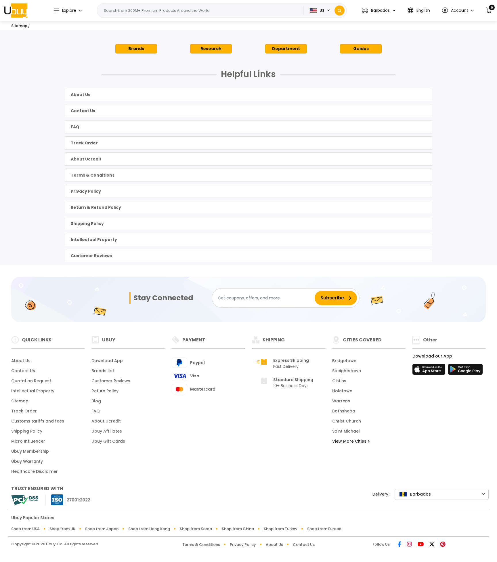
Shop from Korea (196, 529)
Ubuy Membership (30, 451)
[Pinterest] (443, 544)
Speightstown (346, 371)
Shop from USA (25, 529)
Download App (107, 361)
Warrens (341, 401)
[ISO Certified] (68, 499)
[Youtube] (420, 544)
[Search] (339, 10)
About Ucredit (86, 159)
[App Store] (429, 371)
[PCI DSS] (24, 500)
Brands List (102, 371)
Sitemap (19, 401)
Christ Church (346, 421)
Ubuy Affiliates (106, 431)
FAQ (75, 127)
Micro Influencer (28, 441)
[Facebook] (399, 544)
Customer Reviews (91, 256)
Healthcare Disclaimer (34, 471)
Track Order (84, 143)
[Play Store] (465, 371)
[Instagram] (409, 544)
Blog (96, 401)
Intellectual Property (94, 239)
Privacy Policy (86, 191)
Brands (136, 48)
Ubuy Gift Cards (108, 441)
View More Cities (350, 441)
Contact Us (83, 111)
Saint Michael (346, 431)
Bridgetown (344, 361)
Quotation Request (31, 381)
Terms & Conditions (92, 175)
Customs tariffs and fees (37, 421)
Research (210, 48)
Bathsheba (343, 411)
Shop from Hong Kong (149, 529)
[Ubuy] (15, 10)
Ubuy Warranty (27, 461)
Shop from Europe (324, 529)
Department (286, 48)
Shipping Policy (87, 223)
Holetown (342, 391)
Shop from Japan (101, 529)
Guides (361, 48)
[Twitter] (432, 544)
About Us (80, 95)
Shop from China (238, 529)
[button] (378, 10)
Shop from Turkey (280, 529)
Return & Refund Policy (96, 207)
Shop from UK (62, 529)
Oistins (339, 381)
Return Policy (104, 391)
